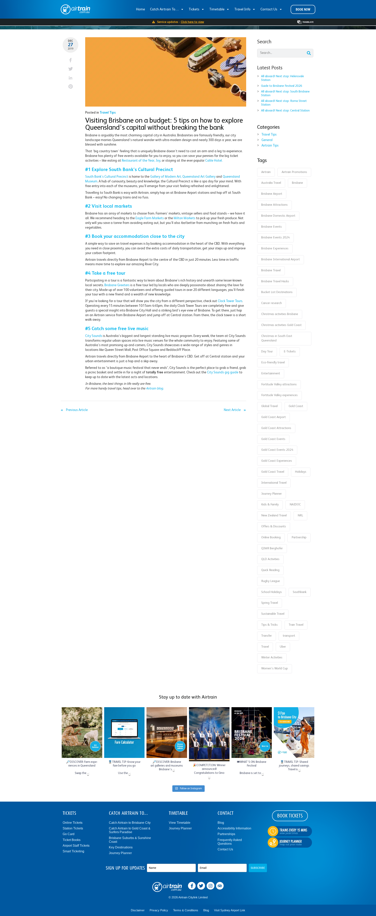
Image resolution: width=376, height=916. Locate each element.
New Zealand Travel (274, 515)
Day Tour (267, 351)
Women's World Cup (274, 668)
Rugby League (270, 581)
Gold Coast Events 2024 (277, 450)
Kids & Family (270, 504)
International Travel (274, 482)
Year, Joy (153, 160)
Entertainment (270, 373)
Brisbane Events (271, 226)
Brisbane (297, 183)
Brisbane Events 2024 (275, 237)
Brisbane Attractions (274, 204)
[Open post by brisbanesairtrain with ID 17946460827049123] (294, 732)
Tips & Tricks (269, 624)
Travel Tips (108, 112)
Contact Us (268, 9)
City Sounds (93, 336)
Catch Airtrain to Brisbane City (130, 822)
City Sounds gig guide (222, 372)
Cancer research (271, 303)
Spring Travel (269, 603)
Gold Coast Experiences (276, 461)
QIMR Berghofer (272, 548)
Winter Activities (271, 657)
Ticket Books (71, 840)
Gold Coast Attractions (276, 428)
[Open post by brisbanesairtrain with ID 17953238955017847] (166, 732)
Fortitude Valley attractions (279, 384)
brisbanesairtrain (81, 711)
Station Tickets (73, 828)
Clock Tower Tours (230, 301)
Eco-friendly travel (273, 362)
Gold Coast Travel (272, 471)
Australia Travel (271, 183)
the (144, 160)
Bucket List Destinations (277, 292)
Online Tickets (72, 822)
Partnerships (226, 834)
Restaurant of (132, 160)
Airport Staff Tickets (76, 845)
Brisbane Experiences (274, 248)
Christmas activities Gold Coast (281, 325)
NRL (300, 515)
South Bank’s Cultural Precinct (106, 176)
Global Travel (269, 406)
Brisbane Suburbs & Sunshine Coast (130, 839)
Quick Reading (270, 570)
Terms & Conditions (185, 910)
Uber (283, 646)
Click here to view (192, 22)
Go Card (68, 834)
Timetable (216, 9)
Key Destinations (121, 847)
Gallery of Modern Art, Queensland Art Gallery (182, 176)
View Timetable (179, 822)
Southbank (299, 592)
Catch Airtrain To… (164, 9)
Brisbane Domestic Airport (278, 215)
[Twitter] (201, 886)
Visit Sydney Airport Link (229, 910)
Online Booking (271, 537)
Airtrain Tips (269, 145)
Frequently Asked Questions (230, 841)
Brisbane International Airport (280, 259)
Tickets (194, 9)
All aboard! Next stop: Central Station (285, 110)
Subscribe (258, 867)
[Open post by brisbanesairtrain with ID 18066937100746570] (209, 734)
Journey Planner (271, 493)
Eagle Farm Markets (150, 218)
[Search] (309, 53)
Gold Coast (296, 406)
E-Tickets (290, 351)
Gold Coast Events (273, 439)
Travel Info (242, 9)
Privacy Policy (159, 910)
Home (140, 9)
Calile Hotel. (213, 160)
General (267, 140)
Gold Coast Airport (273, 417)
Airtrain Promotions (294, 172)
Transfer (266, 635)
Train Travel (296, 624)
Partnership (299, 537)
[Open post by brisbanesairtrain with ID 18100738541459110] (82, 732)
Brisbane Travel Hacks (275, 281)
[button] (70, 60)
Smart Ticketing (73, 851)
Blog (221, 822)
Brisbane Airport (271, 194)
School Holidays (271, 592)
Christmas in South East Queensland (276, 338)
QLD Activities (270, 559)
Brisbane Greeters (116, 285)
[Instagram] (210, 886)
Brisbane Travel (271, 270)
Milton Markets (184, 218)
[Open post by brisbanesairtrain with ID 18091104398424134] (124, 732)
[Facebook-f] (192, 886)
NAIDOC (295, 504)
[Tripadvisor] (220, 886)
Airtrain (266, 172)
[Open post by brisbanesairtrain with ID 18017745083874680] (251, 732)
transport (289, 635)
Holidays (300, 471)
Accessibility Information (234, 828)
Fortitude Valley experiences (279, 395)
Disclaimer (138, 910)
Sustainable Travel (272, 613)
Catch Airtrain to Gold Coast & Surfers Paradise (129, 830)
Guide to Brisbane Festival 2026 (281, 86)
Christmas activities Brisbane (279, 314)
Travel (265, 646)
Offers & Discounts (273, 526)
